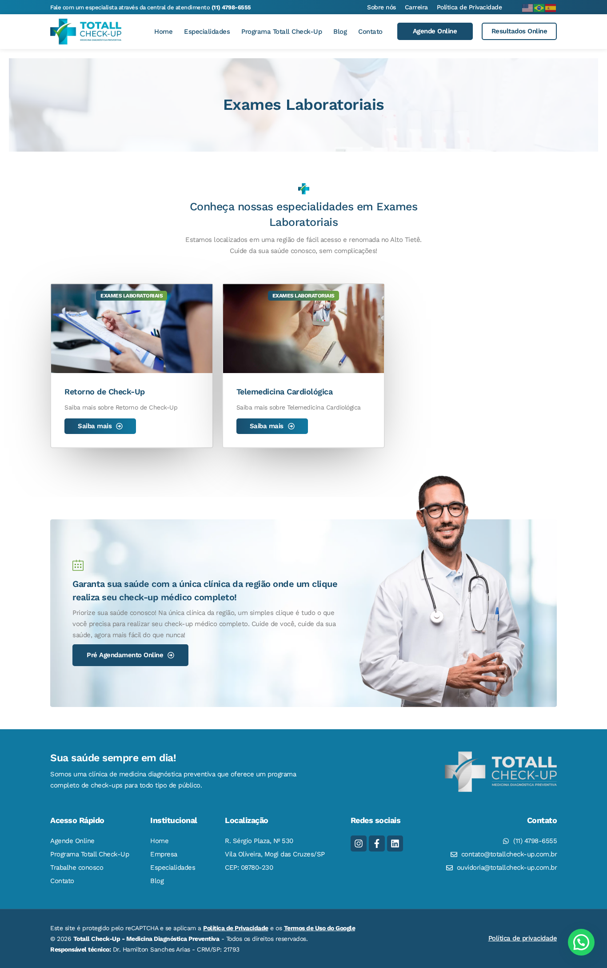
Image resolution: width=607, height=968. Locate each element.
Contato (370, 32)
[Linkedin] (395, 843)
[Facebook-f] (377, 843)
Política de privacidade (522, 938)
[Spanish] (551, 7)
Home (163, 32)
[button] (581, 942)
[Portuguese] (539, 7)
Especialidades (207, 32)
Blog (340, 32)
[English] (528, 7)
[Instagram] (359, 843)
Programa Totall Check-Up (281, 32)
